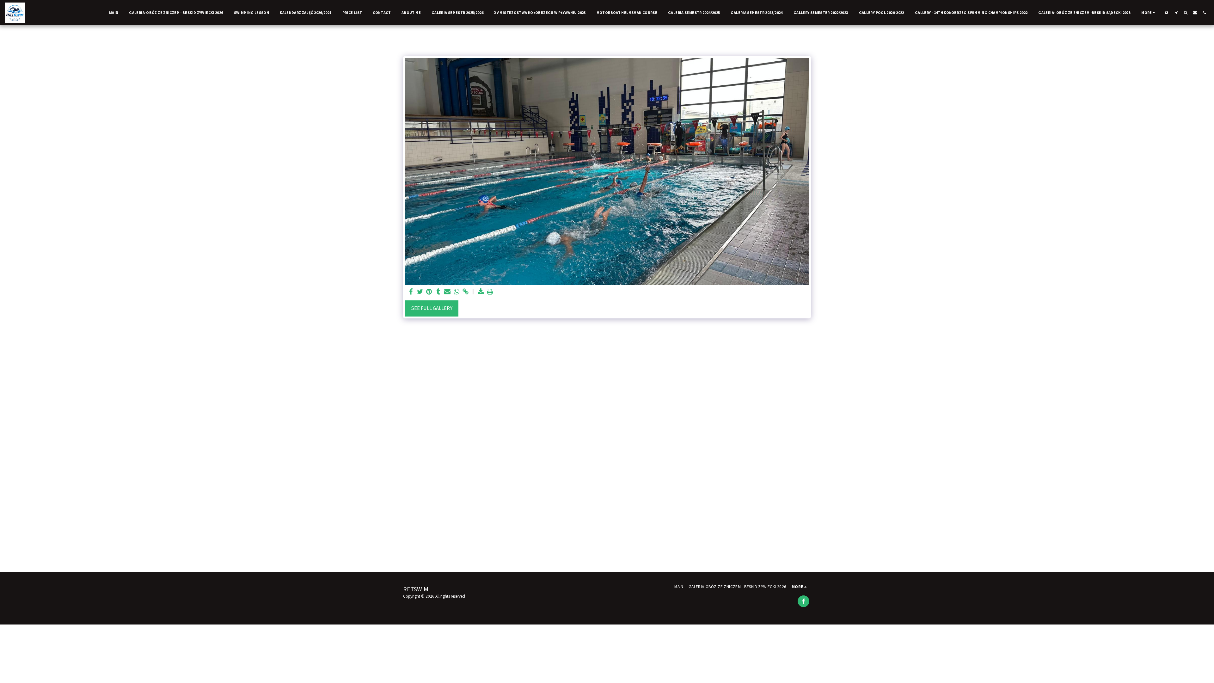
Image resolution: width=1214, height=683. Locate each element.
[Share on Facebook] (411, 292)
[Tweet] (420, 292)
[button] (1176, 12)
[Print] (490, 292)
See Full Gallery (431, 308)
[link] (466, 292)
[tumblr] (438, 292)
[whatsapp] (456, 292)
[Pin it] (429, 292)
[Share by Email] (447, 292)
